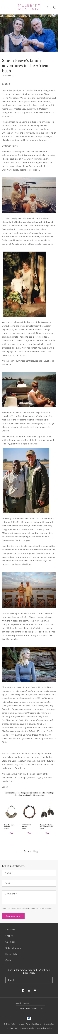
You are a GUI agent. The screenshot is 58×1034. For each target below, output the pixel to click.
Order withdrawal (13, 948)
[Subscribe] (49, 980)
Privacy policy (14, 1028)
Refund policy (49, 1024)
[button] (3, 7)
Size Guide (10, 929)
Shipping (9, 935)
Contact (9, 960)
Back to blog (31, 851)
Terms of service (28, 1028)
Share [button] (7, 84)
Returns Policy (11, 954)
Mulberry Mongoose (18, 1024)
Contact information (44, 1028)
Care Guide (10, 942)
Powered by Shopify (33, 1024)
